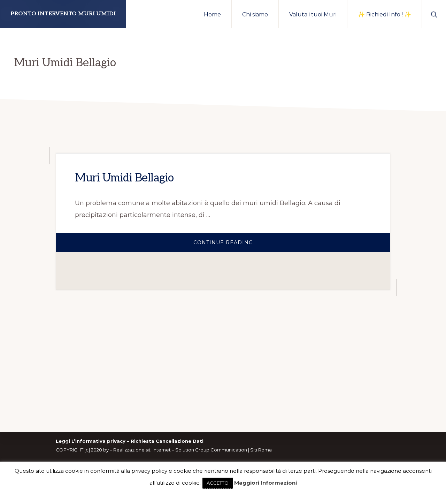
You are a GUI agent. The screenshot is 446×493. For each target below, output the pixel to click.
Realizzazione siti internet (142, 450)
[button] (434, 14)
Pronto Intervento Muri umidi (63, 13)
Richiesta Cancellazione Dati (167, 441)
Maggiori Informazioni (265, 482)
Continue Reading (238, 245)
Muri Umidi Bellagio (124, 178)
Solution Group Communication (211, 450)
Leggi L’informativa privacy (90, 441)
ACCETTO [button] (218, 483)
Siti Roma (261, 450)
